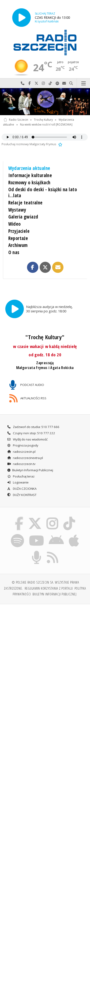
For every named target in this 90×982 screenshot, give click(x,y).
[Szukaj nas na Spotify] (18, 535)
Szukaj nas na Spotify (57, 83)
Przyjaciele (19, 231)
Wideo (14, 224)
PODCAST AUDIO (32, 385)
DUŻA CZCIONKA (24, 488)
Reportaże (18, 238)
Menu (83, 83)
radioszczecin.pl (24, 451)
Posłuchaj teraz (23, 476)
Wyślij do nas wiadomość (64, 83)
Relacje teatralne (25, 202)
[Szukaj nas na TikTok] (69, 517)
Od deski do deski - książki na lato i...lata (42, 192)
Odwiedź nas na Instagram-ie (43, 83)
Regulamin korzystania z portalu (49, 588)
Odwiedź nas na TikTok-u (50, 83)
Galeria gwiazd (23, 216)
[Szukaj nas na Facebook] (19, 517)
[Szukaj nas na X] (35, 517)
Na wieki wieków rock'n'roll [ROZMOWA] (46, 124)
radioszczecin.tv (24, 464)
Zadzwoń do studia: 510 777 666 (35, 427)
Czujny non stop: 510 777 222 (33, 433)
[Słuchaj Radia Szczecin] (21, 17)
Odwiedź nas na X (36, 83)
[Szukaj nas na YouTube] (36, 535)
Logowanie (20, 482)
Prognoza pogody (25, 445)
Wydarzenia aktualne (29, 168)
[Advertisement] (45, 655)
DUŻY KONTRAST (24, 495)
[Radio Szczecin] (45, 42)
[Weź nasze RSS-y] (52, 552)
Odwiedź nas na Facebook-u (29, 83)
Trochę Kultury (43, 120)
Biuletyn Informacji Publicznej (32, 470)
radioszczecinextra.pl (27, 458)
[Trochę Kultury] (45, 101)
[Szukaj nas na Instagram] (52, 517)
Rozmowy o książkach (29, 182)
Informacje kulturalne (30, 175)
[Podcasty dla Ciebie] (36, 552)
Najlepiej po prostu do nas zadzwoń (22, 83)
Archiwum (18, 245)
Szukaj (71, 83)
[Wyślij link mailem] (57, 267)
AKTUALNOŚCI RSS (33, 398)
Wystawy (17, 209)
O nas (13, 252)
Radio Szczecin (18, 120)
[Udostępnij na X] (45, 267)
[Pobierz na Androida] (56, 535)
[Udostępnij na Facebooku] (32, 267)
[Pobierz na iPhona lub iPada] (74, 535)
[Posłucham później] (59, 144)
